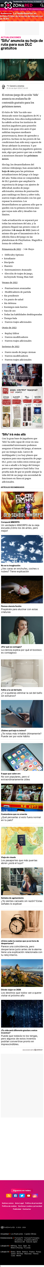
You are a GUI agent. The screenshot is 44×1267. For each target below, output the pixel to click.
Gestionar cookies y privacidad (30, 1206)
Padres (32, 1252)
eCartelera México (31, 1240)
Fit (29, 1246)
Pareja (38, 1252)
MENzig (14, 1246)
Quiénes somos (8, 1203)
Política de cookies (9, 1206)
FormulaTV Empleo (31, 1238)
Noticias (23, 9)
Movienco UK (20, 1242)
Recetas (20, 1254)
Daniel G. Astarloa (17, 86)
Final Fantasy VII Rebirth (32, 2)
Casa (13, 1255)
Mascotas (28, 1254)
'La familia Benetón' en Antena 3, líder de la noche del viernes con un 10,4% (21, 16)
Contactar (27, 1209)
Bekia (13, 1252)
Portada (16, 9)
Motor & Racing (17, 1248)
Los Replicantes (17, 1234)
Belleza (25, 1252)
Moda (19, 1252)
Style (25, 1246)
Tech (20, 1246)
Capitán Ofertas (30, 1234)
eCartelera (19, 1240)
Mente (18, 1255)
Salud (13, 1254)
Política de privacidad (33, 1203)
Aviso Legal (19, 1203)
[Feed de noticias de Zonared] (8, 1195)
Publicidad (17, 1209)
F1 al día (27, 1248)
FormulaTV (19, 1238)
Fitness (35, 1254)
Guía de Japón (31, 1242)
